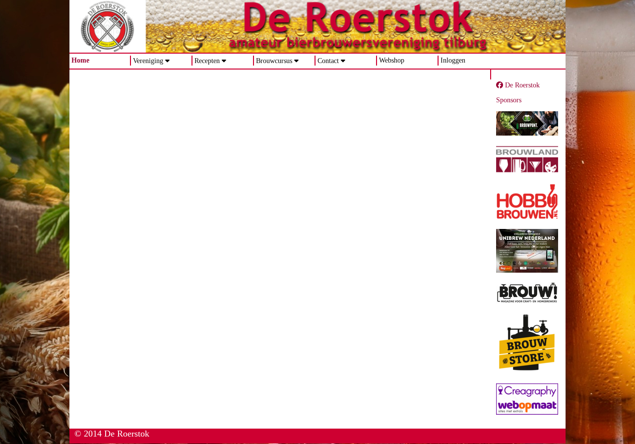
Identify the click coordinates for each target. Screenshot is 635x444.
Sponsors (508, 100)
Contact (328, 61)
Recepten (207, 61)
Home (80, 60)
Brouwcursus (274, 61)
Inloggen (453, 60)
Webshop (391, 60)
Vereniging (148, 61)
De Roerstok (521, 85)
